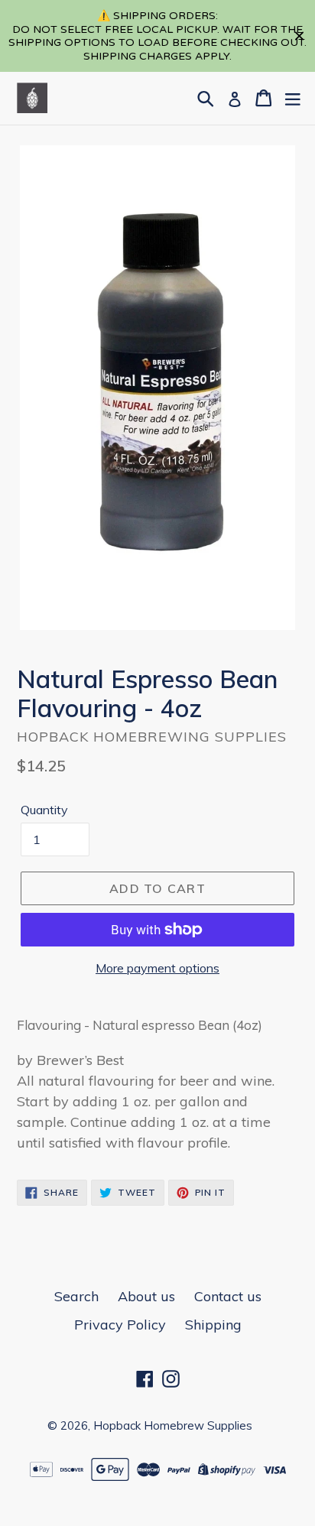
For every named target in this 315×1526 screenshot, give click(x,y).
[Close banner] (299, 36)
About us (146, 1296)
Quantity (44, 809)
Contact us (227, 1296)
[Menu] (293, 98)
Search (76, 1296)
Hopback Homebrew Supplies (172, 1425)
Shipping (213, 1324)
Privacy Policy (120, 1324)
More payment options (157, 968)
